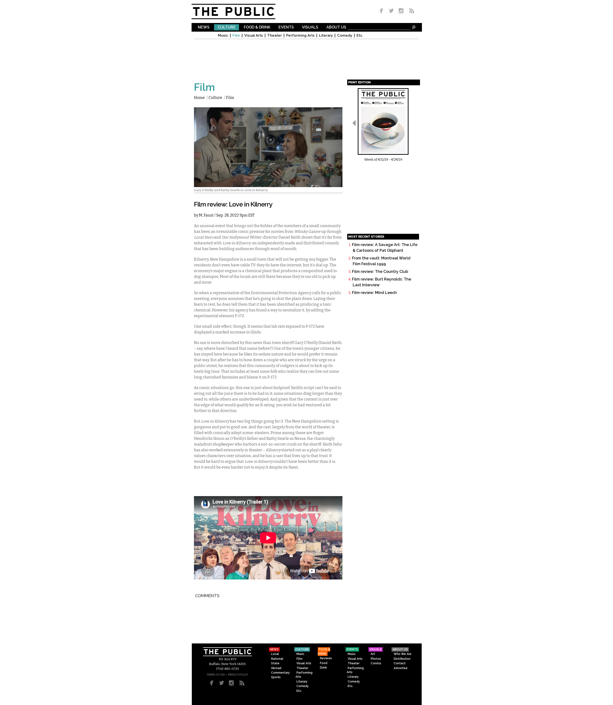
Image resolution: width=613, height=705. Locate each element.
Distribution (402, 658)
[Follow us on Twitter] (391, 11)
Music (223, 35)
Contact (400, 663)
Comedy (344, 35)
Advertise (401, 668)
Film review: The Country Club (380, 271)
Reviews (326, 658)
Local (275, 654)
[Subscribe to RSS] (410, 11)
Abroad (276, 668)
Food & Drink (257, 27)
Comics (376, 663)
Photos (376, 658)
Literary (326, 35)
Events (286, 27)
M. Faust (206, 215)
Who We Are (402, 654)
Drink (323, 667)
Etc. (360, 35)
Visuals (310, 27)
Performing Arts (300, 35)
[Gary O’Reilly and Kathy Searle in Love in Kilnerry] (268, 184)
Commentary (280, 672)
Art (373, 654)
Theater (274, 35)
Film (236, 35)
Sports (276, 677)
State (275, 663)
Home (199, 97)
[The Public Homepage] (239, 11)
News (204, 27)
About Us (336, 27)
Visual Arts (253, 35)
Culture (227, 27)
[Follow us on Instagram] (401, 11)
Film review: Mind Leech (374, 292)
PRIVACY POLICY (238, 674)
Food (323, 663)
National (277, 658)
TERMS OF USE (216, 674)
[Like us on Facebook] (382, 11)
